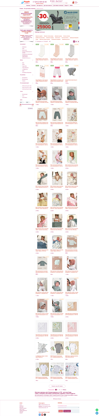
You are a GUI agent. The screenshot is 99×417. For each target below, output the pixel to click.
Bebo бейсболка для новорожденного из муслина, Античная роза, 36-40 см (42, 102)
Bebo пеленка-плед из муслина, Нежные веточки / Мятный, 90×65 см (71, 229)
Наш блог (21, 411)
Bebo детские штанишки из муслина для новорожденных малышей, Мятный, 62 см (56, 123)
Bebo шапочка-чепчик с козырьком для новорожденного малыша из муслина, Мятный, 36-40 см (57, 314)
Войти (60, 411)
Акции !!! (21, 412)
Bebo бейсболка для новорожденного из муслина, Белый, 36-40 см (56, 102)
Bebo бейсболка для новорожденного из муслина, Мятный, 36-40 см (71, 102)
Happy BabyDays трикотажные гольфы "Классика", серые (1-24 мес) (71, 59)
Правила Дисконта (23, 410)
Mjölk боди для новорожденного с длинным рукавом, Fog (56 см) (56, 357)
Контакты (21, 405)
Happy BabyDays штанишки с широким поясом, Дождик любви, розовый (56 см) (57, 81)
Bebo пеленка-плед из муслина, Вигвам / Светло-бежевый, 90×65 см (71, 187)
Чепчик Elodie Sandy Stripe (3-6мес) (71, 81)
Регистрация (67, 411)
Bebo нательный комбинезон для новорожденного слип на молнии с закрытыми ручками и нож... (71, 123)
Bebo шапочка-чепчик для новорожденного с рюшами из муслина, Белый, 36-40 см (42, 293)
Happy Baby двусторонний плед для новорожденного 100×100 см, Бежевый (71, 314)
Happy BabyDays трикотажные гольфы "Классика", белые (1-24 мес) (42, 59)
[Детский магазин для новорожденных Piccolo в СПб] (25, 2)
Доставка (21, 407)
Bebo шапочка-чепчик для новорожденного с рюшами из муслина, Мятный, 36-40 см (57, 293)
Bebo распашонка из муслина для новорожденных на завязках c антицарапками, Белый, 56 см (71, 250)
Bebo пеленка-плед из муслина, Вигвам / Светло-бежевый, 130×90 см (56, 187)
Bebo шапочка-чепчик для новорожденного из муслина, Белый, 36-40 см (57, 272)
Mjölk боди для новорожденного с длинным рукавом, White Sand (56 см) (56, 378)
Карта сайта (22, 409)
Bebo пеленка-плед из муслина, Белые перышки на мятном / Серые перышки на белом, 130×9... (72, 165)
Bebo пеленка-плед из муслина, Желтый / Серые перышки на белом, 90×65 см (56, 208)
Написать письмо (23, 408)
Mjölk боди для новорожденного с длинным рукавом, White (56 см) (42, 378)
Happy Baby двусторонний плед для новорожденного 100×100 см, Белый (42, 335)
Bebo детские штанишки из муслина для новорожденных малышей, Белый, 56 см (42, 123)
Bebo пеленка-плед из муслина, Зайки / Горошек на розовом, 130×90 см (71, 208)
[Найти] (66, 3)
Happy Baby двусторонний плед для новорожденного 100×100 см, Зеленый (56, 335)
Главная (21, 8)
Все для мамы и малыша (29, 8)
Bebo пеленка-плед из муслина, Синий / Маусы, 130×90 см (42, 250)
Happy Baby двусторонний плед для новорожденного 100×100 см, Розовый (71, 335)
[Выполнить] (78, 407)
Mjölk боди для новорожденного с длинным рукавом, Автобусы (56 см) (71, 378)
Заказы (60, 402)
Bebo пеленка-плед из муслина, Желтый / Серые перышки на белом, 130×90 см (42, 208)
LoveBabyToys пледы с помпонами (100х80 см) (42, 357)
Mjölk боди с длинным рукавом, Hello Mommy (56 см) (71, 357)
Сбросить (31, 108)
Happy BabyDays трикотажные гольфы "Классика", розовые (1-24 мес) (57, 59)
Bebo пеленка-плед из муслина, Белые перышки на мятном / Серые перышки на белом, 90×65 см (42, 187)
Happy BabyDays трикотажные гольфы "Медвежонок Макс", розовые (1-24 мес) (42, 81)
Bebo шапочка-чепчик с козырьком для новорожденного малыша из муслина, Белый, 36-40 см (42, 314)
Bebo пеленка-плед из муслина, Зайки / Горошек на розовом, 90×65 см (42, 229)
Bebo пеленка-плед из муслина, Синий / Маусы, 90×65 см (56, 250)
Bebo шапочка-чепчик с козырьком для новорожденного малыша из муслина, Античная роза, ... (71, 293)
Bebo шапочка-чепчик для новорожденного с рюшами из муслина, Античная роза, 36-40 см (71, 272)
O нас (21, 404)
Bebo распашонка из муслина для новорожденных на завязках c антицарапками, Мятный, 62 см (42, 272)
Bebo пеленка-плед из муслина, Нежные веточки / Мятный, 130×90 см (56, 229)
